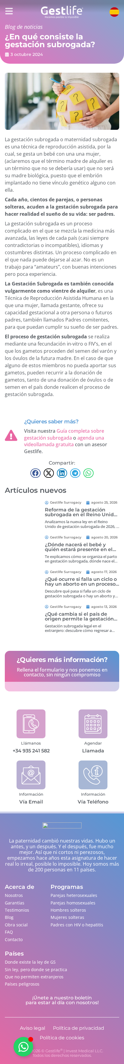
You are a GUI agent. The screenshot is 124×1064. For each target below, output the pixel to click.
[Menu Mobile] (9, 11)
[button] (35, 473)
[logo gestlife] (62, 12)
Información (31, 794)
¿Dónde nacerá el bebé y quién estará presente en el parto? (79, 549)
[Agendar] (93, 723)
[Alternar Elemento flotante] (23, 1046)
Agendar (93, 743)
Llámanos (31, 743)
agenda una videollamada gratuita (64, 441)
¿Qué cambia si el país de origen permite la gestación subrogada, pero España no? (80, 619)
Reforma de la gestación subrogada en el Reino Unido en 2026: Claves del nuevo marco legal (81, 517)
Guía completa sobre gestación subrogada (64, 434)
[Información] (31, 775)
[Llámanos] (31, 723)
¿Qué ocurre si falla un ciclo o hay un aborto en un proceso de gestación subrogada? (81, 584)
